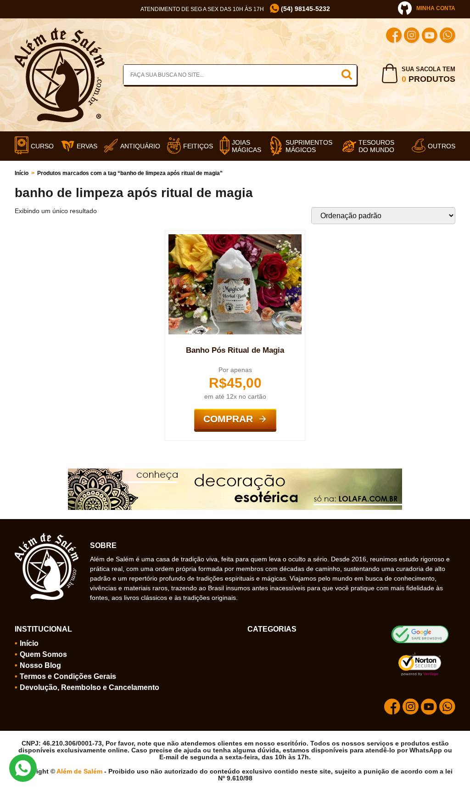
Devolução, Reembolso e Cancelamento (89, 687)
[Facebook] (394, 36)
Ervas (87, 146)
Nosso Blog (40, 665)
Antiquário (140, 146)
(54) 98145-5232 (304, 9)
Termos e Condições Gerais (68, 676)
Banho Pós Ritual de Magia (235, 350)
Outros (441, 146)
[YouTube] (429, 36)
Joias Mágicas (246, 146)
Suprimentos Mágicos (308, 146)
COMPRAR (228, 418)
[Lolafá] (235, 472)
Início (21, 173)
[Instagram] (412, 36)
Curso (42, 146)
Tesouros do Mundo (376, 146)
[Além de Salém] (60, 31)
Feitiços (198, 146)
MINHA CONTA (435, 8)
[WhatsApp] (447, 36)
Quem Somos (43, 654)
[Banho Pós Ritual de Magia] (235, 238)
